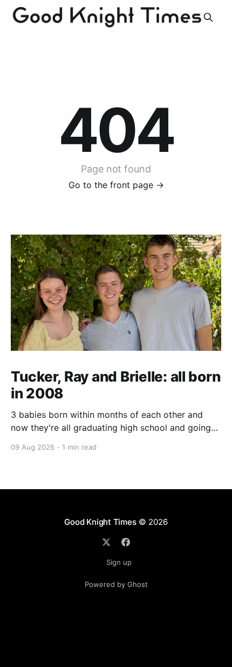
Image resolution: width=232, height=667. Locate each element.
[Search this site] (208, 17)
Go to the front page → (116, 184)
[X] (106, 542)
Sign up (119, 562)
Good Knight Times (100, 522)
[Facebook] (125, 542)
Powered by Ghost (116, 584)
